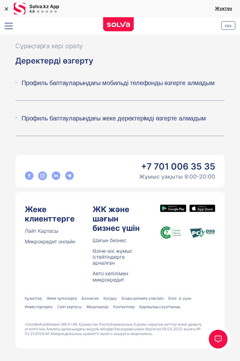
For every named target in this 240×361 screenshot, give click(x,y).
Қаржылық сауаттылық (159, 306)
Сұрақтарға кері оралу (49, 46)
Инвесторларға (38, 306)
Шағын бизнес (109, 240)
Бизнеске (90, 298)
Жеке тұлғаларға (62, 298)
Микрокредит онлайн (50, 241)
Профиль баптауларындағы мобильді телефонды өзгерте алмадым (118, 82)
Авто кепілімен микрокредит (110, 276)
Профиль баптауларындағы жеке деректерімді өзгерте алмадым (114, 118)
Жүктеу (223, 8)
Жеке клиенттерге (50, 214)
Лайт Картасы (41, 231)
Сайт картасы (69, 306)
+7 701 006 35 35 (178, 166)
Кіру (228, 25)
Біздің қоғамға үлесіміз (143, 298)
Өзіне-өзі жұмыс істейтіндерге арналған (112, 257)
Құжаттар (33, 298)
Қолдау (110, 298)
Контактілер (124, 306)
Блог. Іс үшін (179, 298)
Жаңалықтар (97, 306)
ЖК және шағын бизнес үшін (116, 219)
